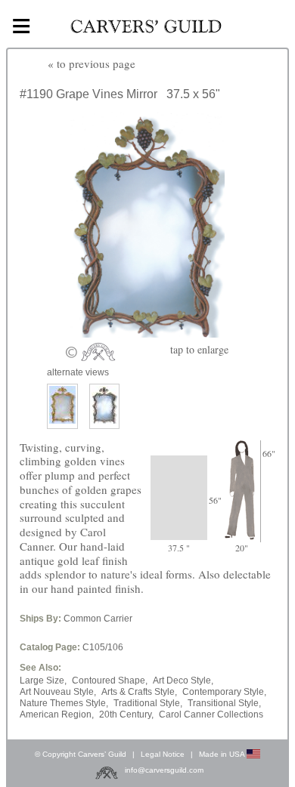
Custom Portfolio (205, 67)
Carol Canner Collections (211, 714)
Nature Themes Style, (64, 703)
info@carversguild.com (164, 771)
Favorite (241, 67)
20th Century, (126, 714)
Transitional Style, (224, 703)
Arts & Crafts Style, (139, 692)
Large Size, (43, 680)
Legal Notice (163, 754)
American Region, (57, 714)
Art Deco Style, (183, 680)
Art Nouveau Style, (58, 692)
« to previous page (91, 63)
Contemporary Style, (224, 692)
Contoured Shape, (110, 680)
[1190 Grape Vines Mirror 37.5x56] (147, 333)
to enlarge (199, 349)
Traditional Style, (147, 703)
